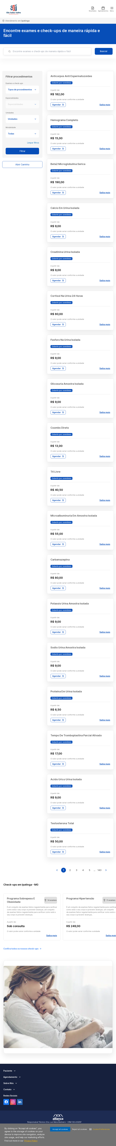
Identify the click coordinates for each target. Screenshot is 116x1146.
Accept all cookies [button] (60, 1129)
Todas (11, 133)
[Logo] (13, 9)
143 (99, 870)
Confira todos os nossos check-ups (20, 948)
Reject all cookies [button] (79, 1129)
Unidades (12, 119)
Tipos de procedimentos (20, 89)
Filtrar (22, 151)
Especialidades (15, 104)
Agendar (56, 104)
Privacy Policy (30, 1140)
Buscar (104, 51)
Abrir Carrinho (22, 164)
